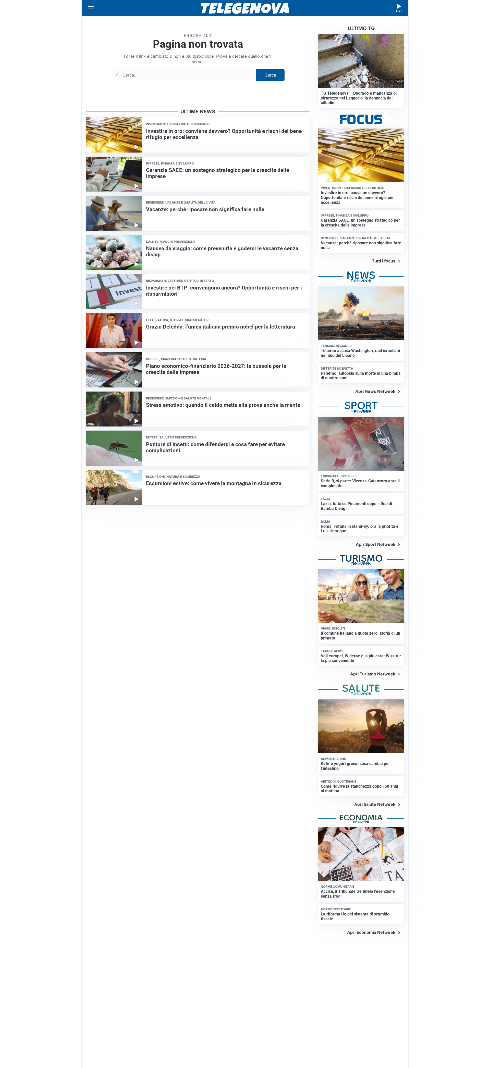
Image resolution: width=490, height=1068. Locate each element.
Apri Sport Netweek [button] (375, 544)
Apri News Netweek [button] (375, 391)
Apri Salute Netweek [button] (374, 804)
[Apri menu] (91, 8)
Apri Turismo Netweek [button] (372, 673)
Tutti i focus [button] (383, 260)
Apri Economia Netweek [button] (371, 932)
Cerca (270, 75)
